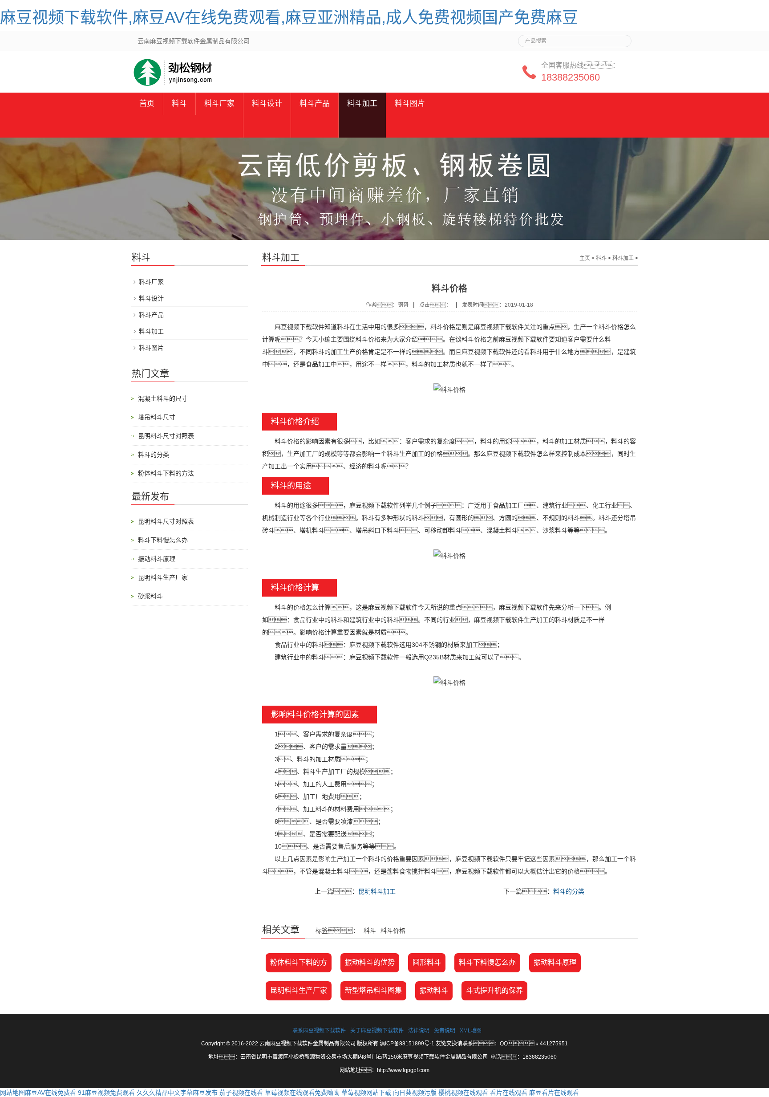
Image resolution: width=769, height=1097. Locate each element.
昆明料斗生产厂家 (298, 990)
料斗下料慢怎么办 (487, 962)
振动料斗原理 (555, 962)
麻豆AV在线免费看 (50, 1092)
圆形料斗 (427, 962)
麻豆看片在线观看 (554, 1092)
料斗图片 (410, 103)
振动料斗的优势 (370, 962)
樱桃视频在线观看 (463, 1092)
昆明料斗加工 (377, 891)
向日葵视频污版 (415, 1092)
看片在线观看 (508, 1092)
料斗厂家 (219, 103)
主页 (584, 258)
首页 (146, 103)
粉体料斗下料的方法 (166, 473)
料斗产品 (315, 103)
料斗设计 (267, 103)
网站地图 (12, 1092)
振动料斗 (434, 990)
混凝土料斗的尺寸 (163, 398)
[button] (219, 126)
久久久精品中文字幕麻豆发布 (177, 1092)
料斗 (179, 103)
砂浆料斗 (150, 596)
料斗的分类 (568, 891)
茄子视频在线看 (241, 1092)
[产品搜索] (621, 38)
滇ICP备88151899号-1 (407, 1043)
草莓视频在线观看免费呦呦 (302, 1092)
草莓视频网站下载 (366, 1092)
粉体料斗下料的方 (298, 962)
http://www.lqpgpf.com (403, 1070)
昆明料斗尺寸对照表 (166, 435)
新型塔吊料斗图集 (373, 990)
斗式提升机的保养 (494, 990)
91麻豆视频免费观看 (106, 1092)
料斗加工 (362, 103)
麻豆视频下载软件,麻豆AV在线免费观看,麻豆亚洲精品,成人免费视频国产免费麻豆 (289, 17)
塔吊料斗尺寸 (156, 417)
